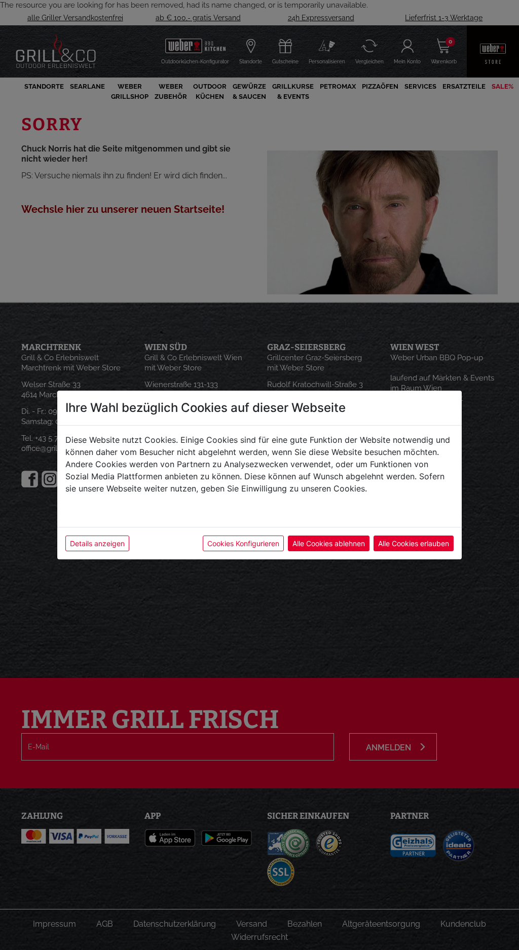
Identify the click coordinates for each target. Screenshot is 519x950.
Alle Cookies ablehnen (328, 543)
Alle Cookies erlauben (413, 543)
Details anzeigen (97, 543)
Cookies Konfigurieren (243, 543)
